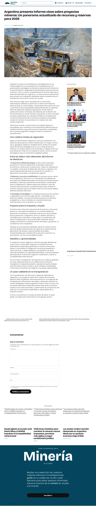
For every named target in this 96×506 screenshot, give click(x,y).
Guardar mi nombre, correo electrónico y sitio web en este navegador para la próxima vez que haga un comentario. (34, 387)
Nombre (12, 367)
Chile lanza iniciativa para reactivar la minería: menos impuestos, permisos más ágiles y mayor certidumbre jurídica (76, 124)
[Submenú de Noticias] (63, 2)
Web (11, 380)
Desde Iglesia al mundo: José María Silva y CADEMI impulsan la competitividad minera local (76, 104)
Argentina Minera (13, 3)
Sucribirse (48, 495)
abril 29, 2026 (70, 107)
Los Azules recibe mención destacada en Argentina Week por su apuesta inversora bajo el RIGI (76, 146)
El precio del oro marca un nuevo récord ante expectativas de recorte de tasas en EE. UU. (18, 319)
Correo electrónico (14, 373)
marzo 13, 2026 (70, 149)
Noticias (20, 25)
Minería (15, 25)
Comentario (13, 349)
